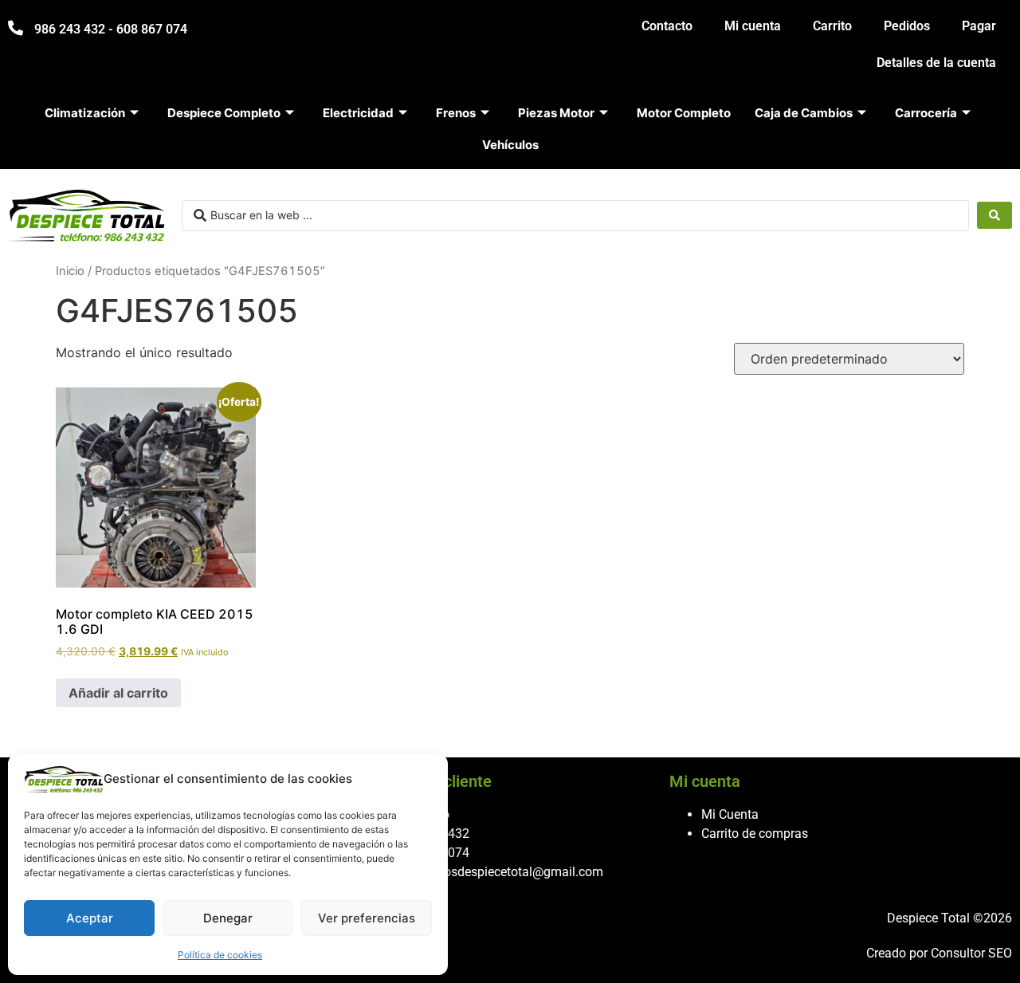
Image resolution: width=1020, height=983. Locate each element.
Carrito (832, 25)
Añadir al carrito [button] (118, 693)
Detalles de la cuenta (936, 62)
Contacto (666, 25)
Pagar (979, 25)
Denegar (228, 918)
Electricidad (358, 112)
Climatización (85, 112)
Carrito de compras (754, 833)
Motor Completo (684, 112)
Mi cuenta (752, 25)
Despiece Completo (223, 112)
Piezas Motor (556, 112)
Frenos (456, 112)
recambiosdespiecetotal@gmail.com (500, 871)
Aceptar (89, 918)
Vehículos (510, 144)
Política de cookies (220, 955)
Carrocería (926, 112)
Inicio (70, 271)
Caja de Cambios (804, 112)
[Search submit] (994, 215)
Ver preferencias (366, 918)
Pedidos (907, 25)
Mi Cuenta (730, 814)
